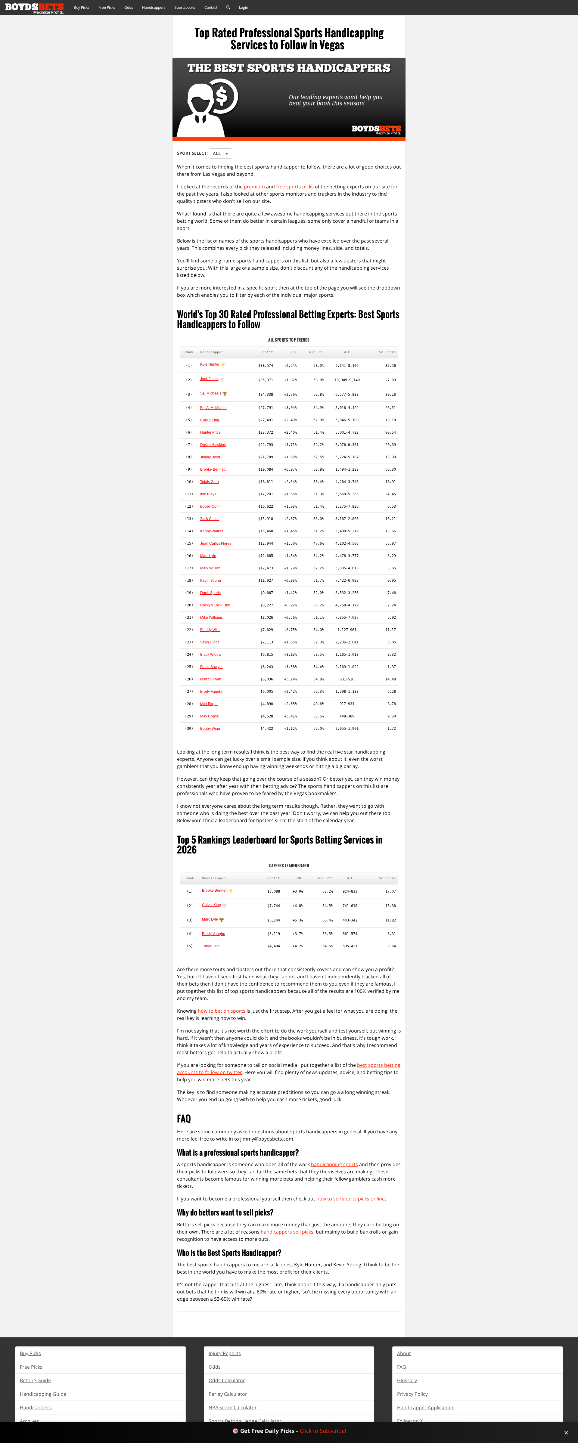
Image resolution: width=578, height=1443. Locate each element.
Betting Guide (35, 1380)
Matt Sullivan (210, 679)
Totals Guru (209, 482)
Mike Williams (211, 617)
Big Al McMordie (213, 408)
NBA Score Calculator (233, 1407)
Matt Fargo (209, 704)
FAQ (401, 1367)
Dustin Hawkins (213, 445)
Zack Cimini (209, 519)
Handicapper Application (425, 1407)
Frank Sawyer (211, 667)
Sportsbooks (185, 7)
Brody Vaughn (211, 691)
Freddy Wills (210, 630)
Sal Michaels (210, 393)
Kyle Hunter (209, 364)
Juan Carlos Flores (215, 543)
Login (243, 7)
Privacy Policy (412, 1394)
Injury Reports (225, 1353)
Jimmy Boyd (210, 457)
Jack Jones (209, 379)
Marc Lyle (208, 556)
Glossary (407, 1380)
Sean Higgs (209, 642)
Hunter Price (210, 432)
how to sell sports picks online (350, 1198)
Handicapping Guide (43, 1394)
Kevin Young (210, 580)
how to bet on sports (221, 1011)
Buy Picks (81, 7)
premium (254, 186)
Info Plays (208, 494)
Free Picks (106, 7)
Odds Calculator (227, 1380)
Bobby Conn (210, 506)
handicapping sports (334, 1164)
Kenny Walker (211, 531)
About (404, 1353)
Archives (29, 1421)
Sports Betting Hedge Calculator (245, 1421)
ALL (217, 153)
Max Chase (209, 716)
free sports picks (295, 186)
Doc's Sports (210, 593)
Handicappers (154, 7)
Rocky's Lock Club (215, 605)
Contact (210, 7)
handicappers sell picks (287, 1231)
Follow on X (410, 1421)
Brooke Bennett (212, 469)
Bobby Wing (210, 728)
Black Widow (210, 654)
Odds (128, 7)
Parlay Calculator (228, 1394)
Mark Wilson (210, 568)
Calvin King (209, 420)
